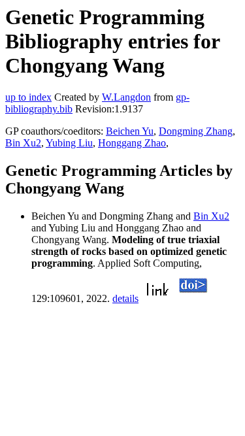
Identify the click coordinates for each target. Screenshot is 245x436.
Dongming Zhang (196, 131)
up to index (28, 97)
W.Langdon (126, 97)
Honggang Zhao (132, 142)
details (125, 298)
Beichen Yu (130, 131)
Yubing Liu (69, 142)
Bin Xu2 (23, 142)
